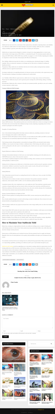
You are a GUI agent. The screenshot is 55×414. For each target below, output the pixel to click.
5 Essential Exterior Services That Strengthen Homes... (35, 390)
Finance (4, 31)
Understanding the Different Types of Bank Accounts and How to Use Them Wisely (10, 309)
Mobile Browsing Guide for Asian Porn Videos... (47, 403)
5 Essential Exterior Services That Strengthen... (19, 386)
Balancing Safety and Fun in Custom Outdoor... (35, 403)
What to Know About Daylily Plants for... (46, 376)
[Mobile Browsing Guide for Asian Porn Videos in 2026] (47, 397)
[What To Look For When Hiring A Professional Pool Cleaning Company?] (7, 367)
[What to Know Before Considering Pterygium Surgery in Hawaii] (13, 354)
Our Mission (30, 412)
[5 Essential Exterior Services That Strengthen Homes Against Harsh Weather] (19, 381)
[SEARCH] (51, 343)
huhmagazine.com (41, 409)
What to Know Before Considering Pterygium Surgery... (34, 364)
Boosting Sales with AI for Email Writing (27, 271)
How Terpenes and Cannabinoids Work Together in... (34, 377)
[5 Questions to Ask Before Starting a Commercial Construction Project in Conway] (7, 393)
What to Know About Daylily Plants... (6, 386)
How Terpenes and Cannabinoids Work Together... (18, 373)
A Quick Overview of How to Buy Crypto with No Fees (27, 277)
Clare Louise (5, 35)
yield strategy (20, 259)
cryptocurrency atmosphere (9, 259)
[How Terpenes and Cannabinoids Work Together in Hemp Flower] (19, 367)
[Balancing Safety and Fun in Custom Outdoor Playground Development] (19, 393)
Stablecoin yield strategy (7, 246)
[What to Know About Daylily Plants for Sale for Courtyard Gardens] (7, 381)
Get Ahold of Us (24, 412)
